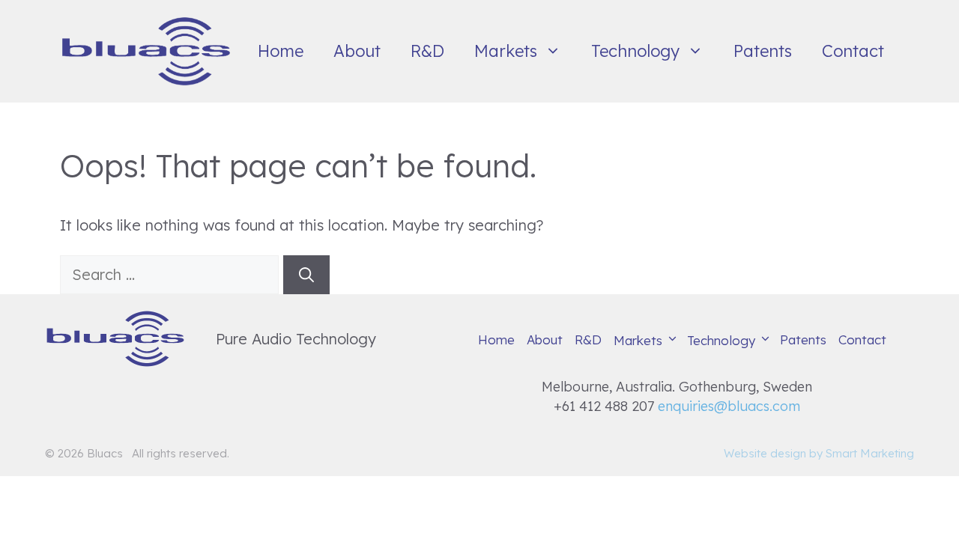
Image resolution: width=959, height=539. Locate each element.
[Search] (306, 274)
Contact (853, 50)
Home (280, 50)
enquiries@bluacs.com (729, 406)
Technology (635, 50)
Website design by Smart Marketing (819, 453)
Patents (762, 50)
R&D (427, 50)
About (357, 50)
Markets (505, 50)
